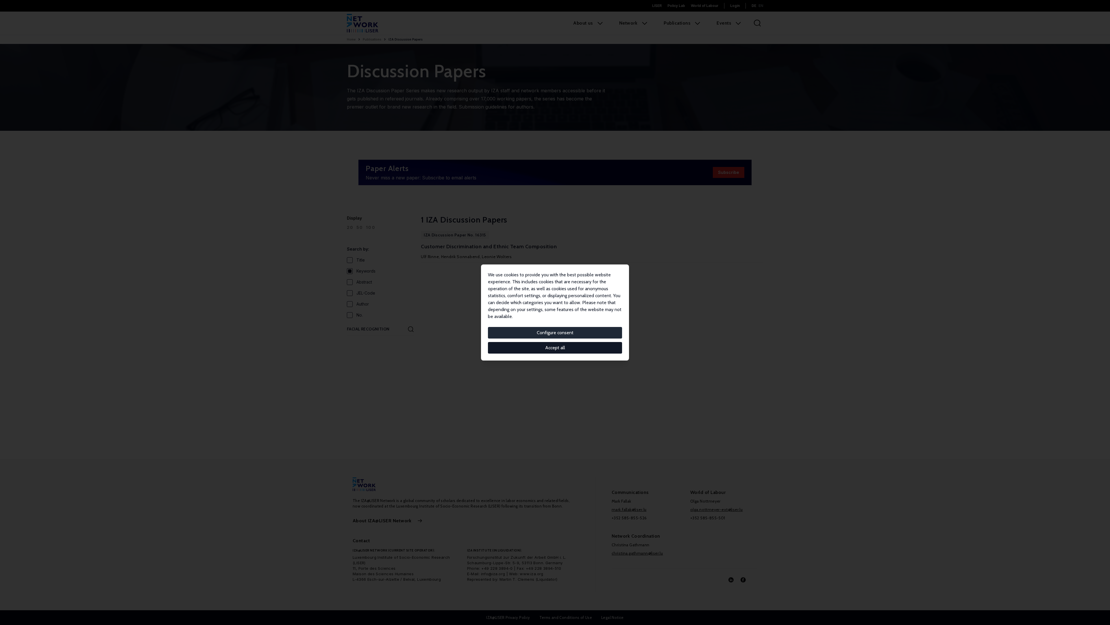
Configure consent (555, 332)
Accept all (555, 347)
